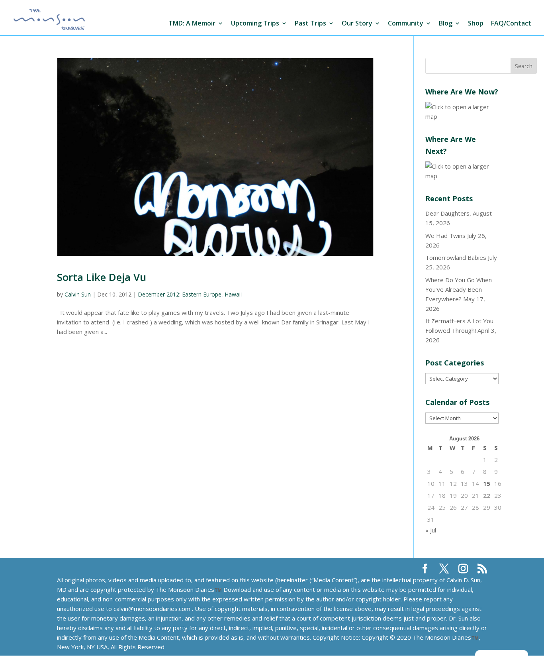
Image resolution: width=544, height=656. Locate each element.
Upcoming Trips (255, 23)
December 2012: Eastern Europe (179, 294)
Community (405, 23)
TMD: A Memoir (191, 23)
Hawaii (233, 294)
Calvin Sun (78, 294)
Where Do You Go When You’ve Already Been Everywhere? (458, 289)
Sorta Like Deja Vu (101, 277)
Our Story (357, 23)
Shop (475, 23)
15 (486, 483)
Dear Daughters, (448, 213)
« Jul (430, 530)
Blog (445, 23)
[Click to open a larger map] (462, 116)
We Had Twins (445, 236)
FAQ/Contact (511, 23)
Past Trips (310, 23)
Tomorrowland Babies (455, 257)
